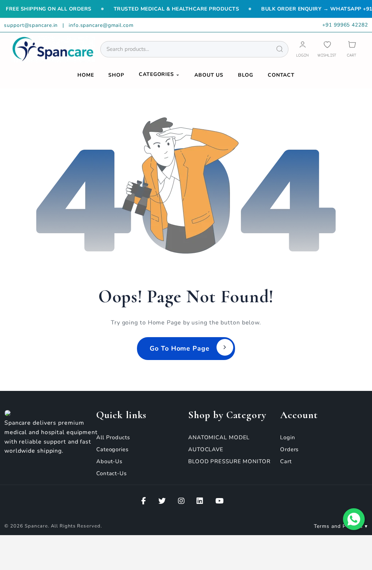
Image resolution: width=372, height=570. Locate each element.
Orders (289, 449)
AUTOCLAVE (205, 449)
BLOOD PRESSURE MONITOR (229, 461)
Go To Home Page (180, 348)
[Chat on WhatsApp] (354, 519)
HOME (85, 75)
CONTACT (281, 75)
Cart (286, 461)
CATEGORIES (159, 74)
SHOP (116, 75)
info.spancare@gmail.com (101, 25)
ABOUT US (208, 75)
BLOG (245, 75)
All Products (113, 437)
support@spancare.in (32, 25)
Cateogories (112, 449)
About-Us (109, 461)
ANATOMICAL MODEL (219, 437)
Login (287, 437)
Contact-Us (111, 473)
